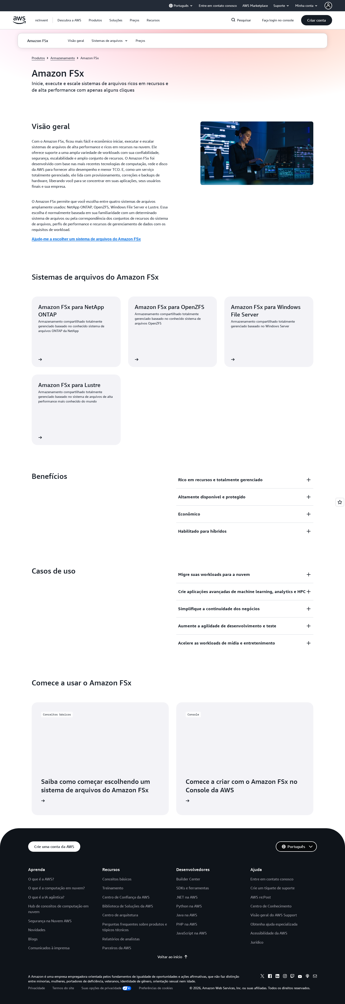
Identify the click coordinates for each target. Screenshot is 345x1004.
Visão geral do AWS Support (273, 915)
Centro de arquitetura (120, 915)
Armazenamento (62, 58)
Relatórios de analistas (121, 939)
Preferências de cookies (156, 988)
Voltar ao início (169, 956)
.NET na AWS (187, 897)
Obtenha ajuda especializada (273, 924)
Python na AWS (189, 906)
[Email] (315, 976)
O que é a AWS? (41, 879)
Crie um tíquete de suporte (272, 888)
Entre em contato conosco (271, 879)
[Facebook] (270, 976)
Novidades (36, 929)
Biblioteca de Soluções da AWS (127, 906)
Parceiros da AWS (116, 947)
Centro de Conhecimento (270, 906)
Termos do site (63, 988)
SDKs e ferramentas (192, 888)
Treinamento (112, 888)
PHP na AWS (186, 924)
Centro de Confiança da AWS (126, 897)
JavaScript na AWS (191, 933)
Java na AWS (186, 915)
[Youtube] (300, 976)
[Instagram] (285, 976)
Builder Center (188, 879)
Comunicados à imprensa (48, 947)
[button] (69, 20)
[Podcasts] (307, 976)
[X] (262, 976)
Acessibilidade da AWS (268, 933)
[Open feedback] (340, 502)
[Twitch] (292, 976)
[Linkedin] (277, 976)
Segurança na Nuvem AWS (50, 920)
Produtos (38, 58)
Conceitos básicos (116, 879)
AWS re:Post (260, 897)
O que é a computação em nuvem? (56, 888)
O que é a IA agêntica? (46, 897)
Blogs (33, 939)
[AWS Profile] (328, 5)
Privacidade (36, 988)
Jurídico (256, 942)
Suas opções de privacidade (101, 988)
